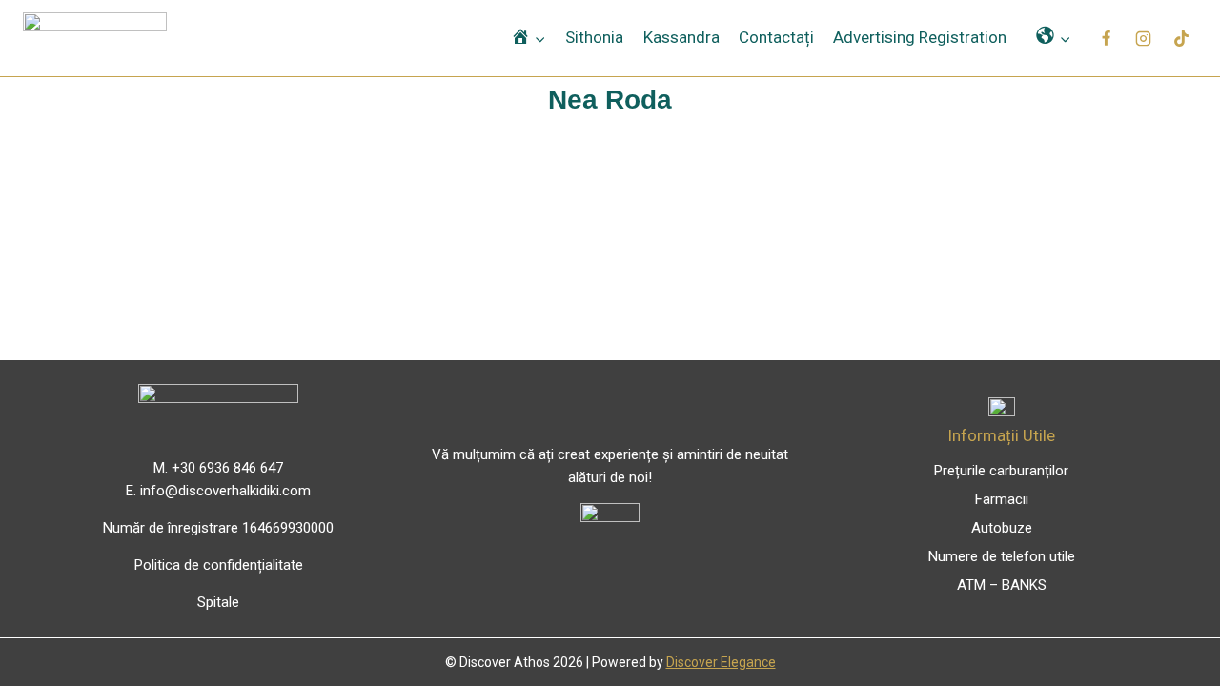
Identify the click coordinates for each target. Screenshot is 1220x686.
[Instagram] (1144, 38)
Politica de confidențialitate (218, 565)
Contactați (776, 37)
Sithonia (594, 37)
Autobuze (1001, 527)
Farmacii (1001, 499)
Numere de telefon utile (1001, 556)
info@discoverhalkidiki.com (225, 490)
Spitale (218, 602)
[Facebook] (1106, 38)
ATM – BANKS (1002, 585)
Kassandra (681, 37)
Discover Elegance (721, 662)
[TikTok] (1181, 38)
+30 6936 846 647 (227, 467)
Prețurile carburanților (1001, 470)
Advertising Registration (919, 37)
